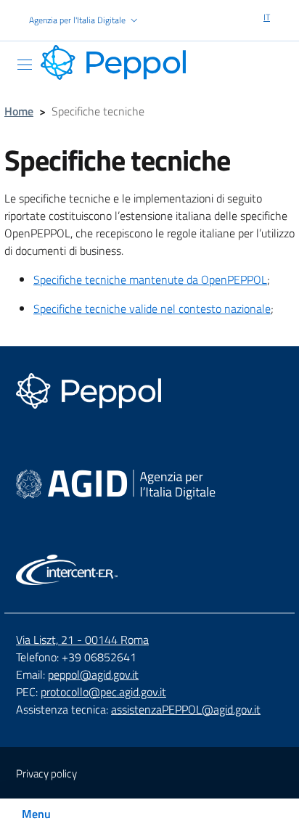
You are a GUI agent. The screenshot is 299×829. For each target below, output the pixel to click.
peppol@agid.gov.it (93, 674)
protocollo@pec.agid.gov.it (103, 692)
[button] (85, 20)
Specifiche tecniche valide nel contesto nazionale (152, 308)
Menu (36, 813)
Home (18, 111)
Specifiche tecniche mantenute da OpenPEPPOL (150, 279)
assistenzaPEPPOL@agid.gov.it (186, 709)
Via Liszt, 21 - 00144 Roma (82, 639)
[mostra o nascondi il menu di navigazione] (24, 64)
